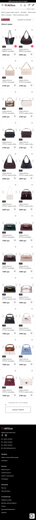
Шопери (23, 12)
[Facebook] (2, 435)
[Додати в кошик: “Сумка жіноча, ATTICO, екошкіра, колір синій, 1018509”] (31, 364)
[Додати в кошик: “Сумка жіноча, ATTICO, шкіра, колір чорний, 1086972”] (31, 178)
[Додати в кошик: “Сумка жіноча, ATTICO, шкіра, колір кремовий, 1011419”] (14, 209)
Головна (3, 9)
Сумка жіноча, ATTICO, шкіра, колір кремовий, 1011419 (9, 206)
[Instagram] (6, 435)
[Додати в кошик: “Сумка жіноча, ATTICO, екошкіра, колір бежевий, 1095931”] (14, 85)
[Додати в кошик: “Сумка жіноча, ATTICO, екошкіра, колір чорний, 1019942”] (14, 333)
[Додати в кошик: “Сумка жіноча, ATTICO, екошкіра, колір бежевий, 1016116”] (31, 271)
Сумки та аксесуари (20, 9)
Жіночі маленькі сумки (20, 15)
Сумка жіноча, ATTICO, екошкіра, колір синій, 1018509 (26, 361)
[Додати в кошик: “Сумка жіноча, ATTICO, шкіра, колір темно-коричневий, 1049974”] (31, 147)
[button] (2, 5)
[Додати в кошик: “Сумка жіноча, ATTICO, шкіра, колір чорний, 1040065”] (14, 147)
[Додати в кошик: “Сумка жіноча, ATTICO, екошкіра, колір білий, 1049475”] (31, 302)
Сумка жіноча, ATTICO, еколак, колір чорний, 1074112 (9, 299)
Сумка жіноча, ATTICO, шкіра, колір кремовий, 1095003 (26, 113)
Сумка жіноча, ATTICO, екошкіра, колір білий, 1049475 (26, 299)
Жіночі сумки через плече (10, 12)
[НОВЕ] (9, 37)
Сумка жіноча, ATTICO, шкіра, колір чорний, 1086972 (26, 175)
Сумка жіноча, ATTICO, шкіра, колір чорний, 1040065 (9, 144)
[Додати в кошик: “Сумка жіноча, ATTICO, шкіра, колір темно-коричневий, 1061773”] (14, 178)
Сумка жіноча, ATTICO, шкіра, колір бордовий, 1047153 (26, 206)
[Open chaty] (31, 516)
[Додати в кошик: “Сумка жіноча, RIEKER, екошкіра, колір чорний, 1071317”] (14, 54)
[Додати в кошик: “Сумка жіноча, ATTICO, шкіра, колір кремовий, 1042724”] (31, 395)
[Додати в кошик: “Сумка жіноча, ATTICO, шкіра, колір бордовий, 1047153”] (31, 209)
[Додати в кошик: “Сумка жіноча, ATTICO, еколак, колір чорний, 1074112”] (14, 302)
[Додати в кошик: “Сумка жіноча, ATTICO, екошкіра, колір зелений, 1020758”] (14, 240)
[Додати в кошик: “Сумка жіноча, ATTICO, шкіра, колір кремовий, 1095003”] (31, 116)
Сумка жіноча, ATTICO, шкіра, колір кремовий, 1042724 (26, 392)
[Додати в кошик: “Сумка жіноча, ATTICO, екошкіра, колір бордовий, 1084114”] (14, 395)
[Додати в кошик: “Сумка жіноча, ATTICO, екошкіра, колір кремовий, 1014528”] (31, 85)
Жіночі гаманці (6, 15)
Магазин (10, 9)
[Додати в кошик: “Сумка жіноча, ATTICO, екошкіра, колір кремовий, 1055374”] (31, 333)
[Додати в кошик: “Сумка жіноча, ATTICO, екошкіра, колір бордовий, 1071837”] (31, 240)
